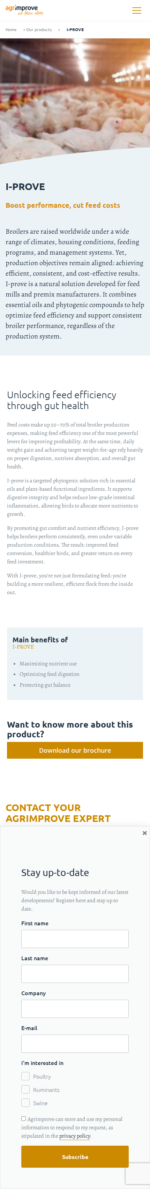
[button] (136, 11)
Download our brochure (75, 750)
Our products (39, 29)
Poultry (42, 1076)
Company (33, 993)
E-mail (29, 1027)
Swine (40, 1103)
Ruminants (46, 1089)
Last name (34, 958)
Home (11, 29)
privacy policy (74, 1136)
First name (34, 923)
